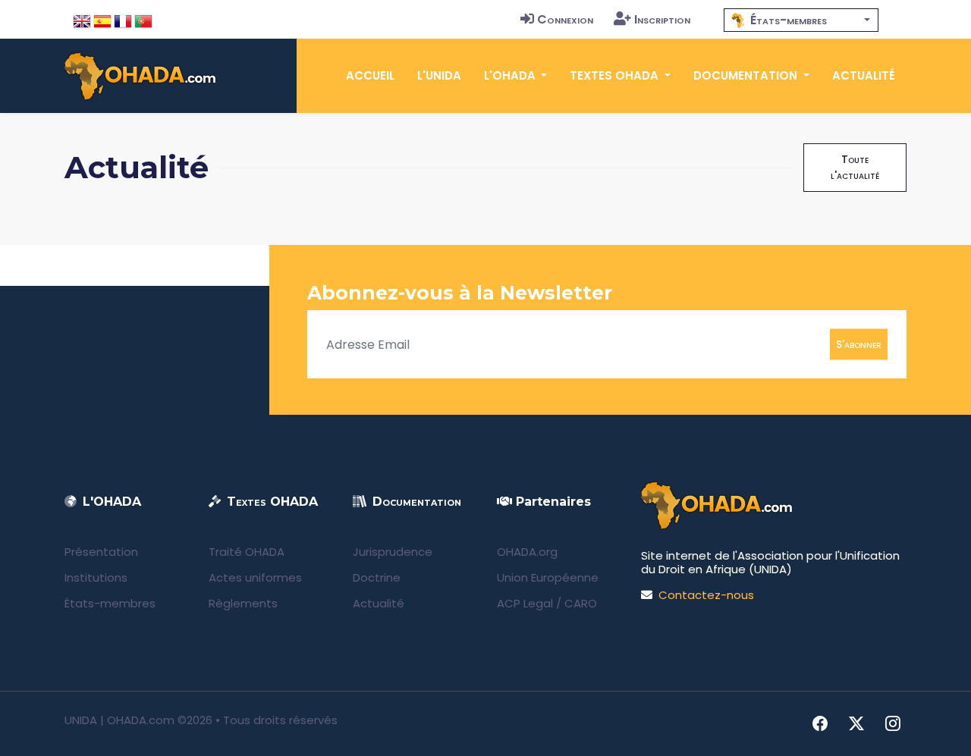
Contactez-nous (706, 595)
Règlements (243, 603)
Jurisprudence (392, 552)
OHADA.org (527, 552)
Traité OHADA (246, 552)
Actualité (863, 75)
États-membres (110, 603)
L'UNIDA (439, 75)
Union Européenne (548, 577)
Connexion (565, 19)
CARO (580, 603)
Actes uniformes (255, 577)
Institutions (95, 577)
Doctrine (377, 577)
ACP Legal (525, 603)
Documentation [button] (746, 75)
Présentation (101, 552)
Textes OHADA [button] (615, 75)
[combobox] (801, 20)
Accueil (370, 75)
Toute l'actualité (855, 167)
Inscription (662, 19)
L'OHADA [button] (511, 75)
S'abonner (858, 344)
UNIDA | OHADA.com (119, 720)
